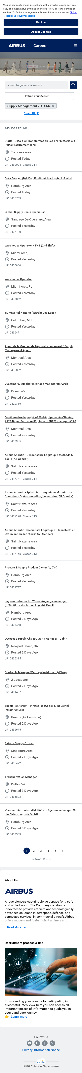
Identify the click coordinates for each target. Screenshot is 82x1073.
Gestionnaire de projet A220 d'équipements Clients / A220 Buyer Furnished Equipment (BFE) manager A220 (40, 419)
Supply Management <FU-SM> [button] (29, 106)
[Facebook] (45, 1043)
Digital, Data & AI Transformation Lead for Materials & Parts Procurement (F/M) (40, 142)
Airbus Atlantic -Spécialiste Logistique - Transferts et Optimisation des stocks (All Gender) (40, 532)
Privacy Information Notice (41, 1050)
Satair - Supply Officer (19, 743)
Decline (41, 22)
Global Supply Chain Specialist (25, 212)
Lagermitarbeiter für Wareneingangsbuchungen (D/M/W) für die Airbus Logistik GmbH (36, 603)
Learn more (19, 1017)
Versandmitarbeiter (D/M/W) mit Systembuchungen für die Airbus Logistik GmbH (41, 812)
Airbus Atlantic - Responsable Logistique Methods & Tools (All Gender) (39, 456)
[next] (62, 851)
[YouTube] (29, 1043)
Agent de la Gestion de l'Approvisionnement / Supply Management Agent (39, 348)
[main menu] (75, 46)
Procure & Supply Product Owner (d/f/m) (31, 567)
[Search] (73, 85)
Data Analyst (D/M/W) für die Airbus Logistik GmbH (38, 178)
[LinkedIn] (37, 1043)
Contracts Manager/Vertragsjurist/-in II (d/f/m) (36, 672)
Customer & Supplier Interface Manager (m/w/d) (36, 383)
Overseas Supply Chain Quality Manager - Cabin (36, 638)
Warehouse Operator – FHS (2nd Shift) (30, 245)
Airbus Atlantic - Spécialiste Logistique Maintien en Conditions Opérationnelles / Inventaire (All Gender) (39, 494)
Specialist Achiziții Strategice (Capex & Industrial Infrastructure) (37, 707)
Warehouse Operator (18, 279)
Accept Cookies (41, 31)
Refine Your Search (37, 96)
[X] (52, 1043)
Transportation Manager (21, 776)
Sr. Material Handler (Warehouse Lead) (30, 312)
